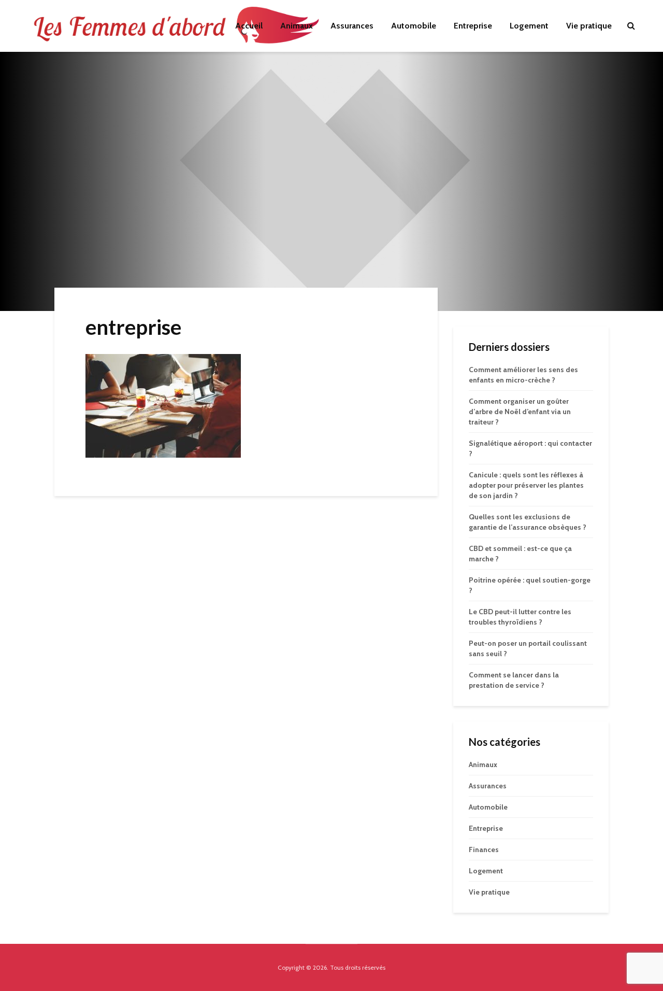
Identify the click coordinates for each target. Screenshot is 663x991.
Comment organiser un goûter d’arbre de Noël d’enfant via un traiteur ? (520, 412)
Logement (529, 26)
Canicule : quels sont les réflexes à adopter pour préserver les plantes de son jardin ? (526, 485)
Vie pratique (589, 26)
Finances (484, 849)
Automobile (413, 26)
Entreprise (473, 26)
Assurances (351, 26)
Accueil (249, 26)
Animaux (296, 26)
